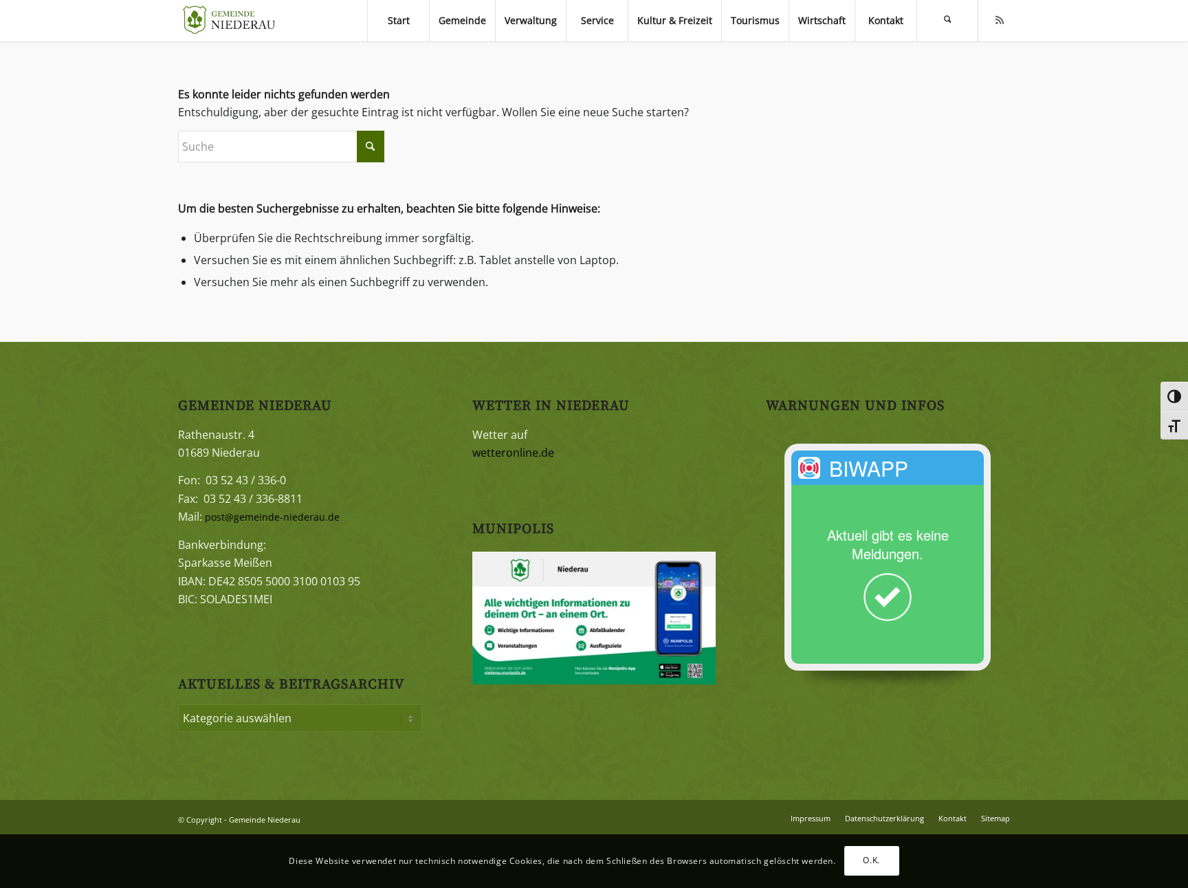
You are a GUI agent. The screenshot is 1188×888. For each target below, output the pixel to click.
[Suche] (947, 20)
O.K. (871, 861)
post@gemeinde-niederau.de (272, 516)
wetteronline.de (513, 452)
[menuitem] (398, 20)
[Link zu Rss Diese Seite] (999, 20)
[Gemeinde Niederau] (232, 20)
